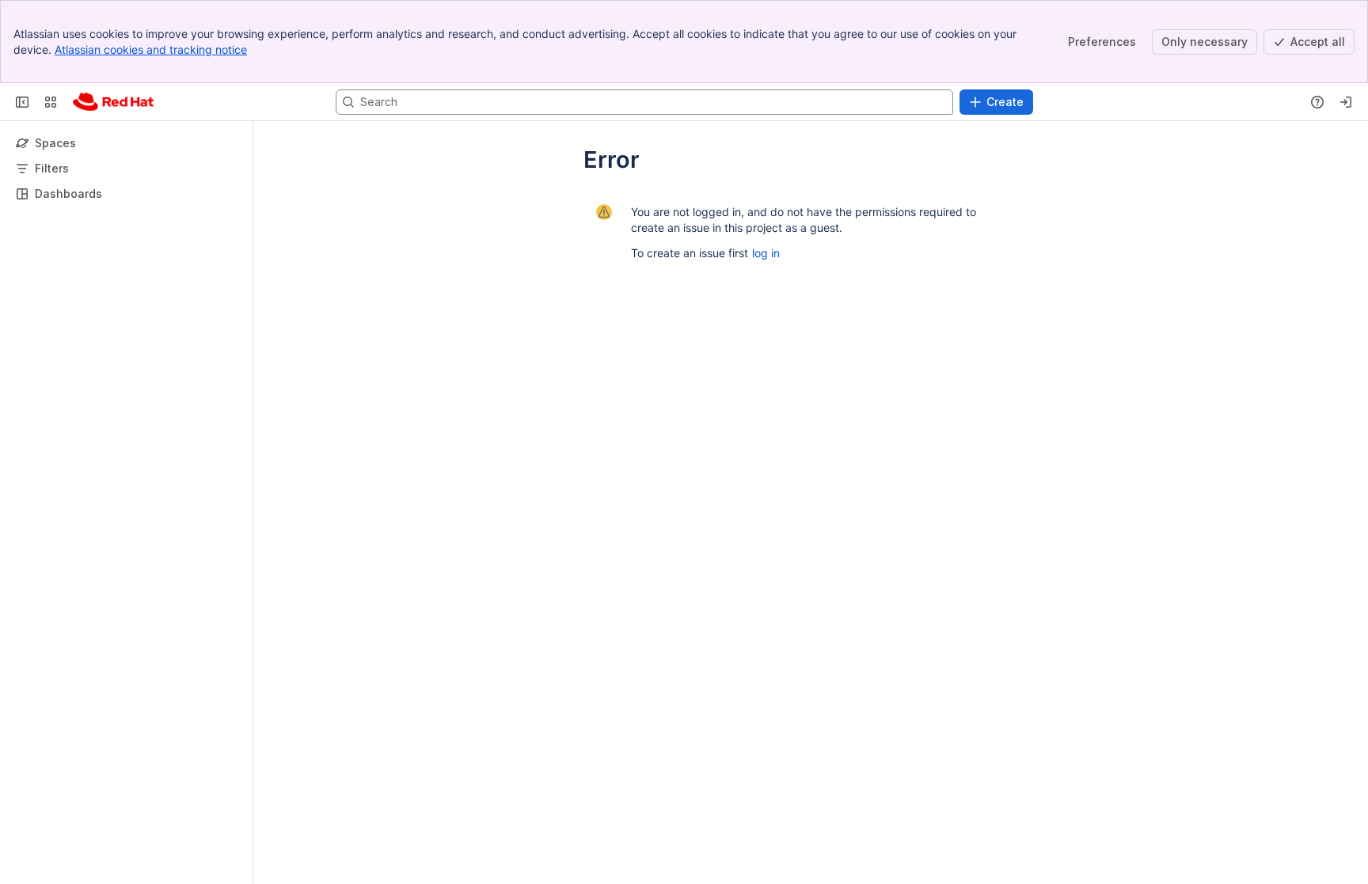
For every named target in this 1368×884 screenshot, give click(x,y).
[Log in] (1345, 102)
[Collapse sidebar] (22, 102)
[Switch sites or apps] (50, 102)
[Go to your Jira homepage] (113, 102)
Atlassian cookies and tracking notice (151, 49)
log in (766, 253)
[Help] (1317, 102)
